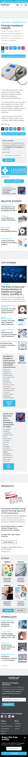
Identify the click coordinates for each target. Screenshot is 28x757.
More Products (9, 542)
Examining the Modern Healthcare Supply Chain (8, 647)
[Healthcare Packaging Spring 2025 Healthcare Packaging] (7, 592)
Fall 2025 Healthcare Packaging (20, 580)
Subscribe (8, 610)
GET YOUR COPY (8, 466)
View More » (5, 665)
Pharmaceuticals (19, 22)
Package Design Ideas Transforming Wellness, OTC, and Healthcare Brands (8, 635)
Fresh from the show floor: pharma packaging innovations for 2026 (9, 191)
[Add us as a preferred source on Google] (2, 51)
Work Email (6, 152)
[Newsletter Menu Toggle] (17, 4)
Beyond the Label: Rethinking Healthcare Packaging (7, 624)
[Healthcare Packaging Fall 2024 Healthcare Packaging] (21, 592)
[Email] (6, 48)
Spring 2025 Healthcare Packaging (7, 603)
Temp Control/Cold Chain (7, 330)
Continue (14, 753)
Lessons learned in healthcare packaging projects (9, 242)
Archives (20, 610)
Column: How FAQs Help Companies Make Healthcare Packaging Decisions (8, 322)
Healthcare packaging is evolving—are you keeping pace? (9, 658)
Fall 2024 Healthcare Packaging (20, 603)
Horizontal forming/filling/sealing (9, 230)
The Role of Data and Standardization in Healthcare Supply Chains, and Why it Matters (12, 291)
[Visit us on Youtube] (13, 716)
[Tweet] (19, 48)
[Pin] (23, 48)
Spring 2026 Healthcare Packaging (7, 580)
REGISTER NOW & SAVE (9, 403)
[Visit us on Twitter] (5, 716)
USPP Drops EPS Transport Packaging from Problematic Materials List (8, 334)
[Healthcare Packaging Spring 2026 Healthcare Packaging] (7, 569)
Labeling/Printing (7, 620)
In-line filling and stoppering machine (8, 219)
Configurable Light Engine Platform (10, 535)
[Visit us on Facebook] (2, 716)
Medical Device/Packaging (6, 318)
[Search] (21, 4)
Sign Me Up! (9, 160)
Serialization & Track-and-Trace (8, 306)
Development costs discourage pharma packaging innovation (9, 208)
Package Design (6, 227)
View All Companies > (14, 181)
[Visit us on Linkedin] (9, 716)
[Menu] (25, 4)
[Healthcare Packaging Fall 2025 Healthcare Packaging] (21, 569)
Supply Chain (5, 284)
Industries (5, 22)
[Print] (2, 48)
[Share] (10, 48)
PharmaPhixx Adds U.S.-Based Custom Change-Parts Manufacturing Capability (12, 528)
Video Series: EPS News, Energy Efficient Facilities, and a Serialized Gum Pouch (9, 310)
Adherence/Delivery (7, 654)
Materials (4, 216)
